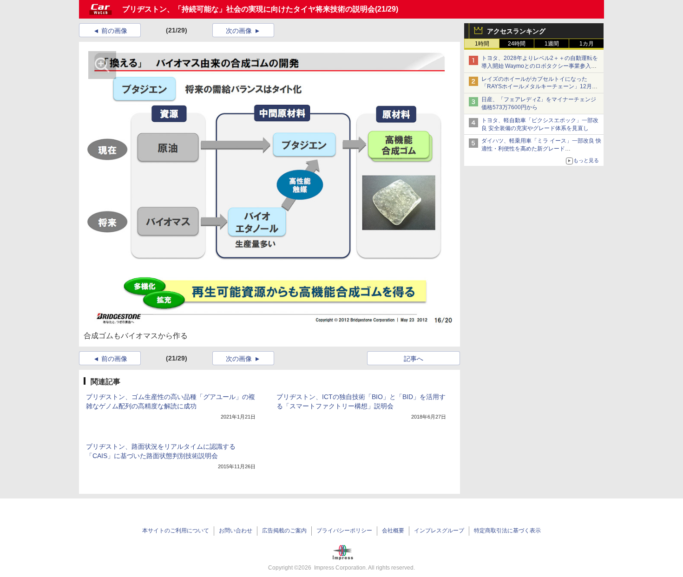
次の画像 (239, 30)
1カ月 (586, 43)
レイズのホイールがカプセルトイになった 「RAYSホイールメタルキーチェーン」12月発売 (539, 87)
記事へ (413, 358)
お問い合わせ (235, 530)
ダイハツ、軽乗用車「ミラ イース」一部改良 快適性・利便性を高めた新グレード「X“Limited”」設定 (541, 149)
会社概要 (393, 530)
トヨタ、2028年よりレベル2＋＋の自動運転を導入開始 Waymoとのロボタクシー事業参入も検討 (539, 66)
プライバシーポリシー (344, 530)
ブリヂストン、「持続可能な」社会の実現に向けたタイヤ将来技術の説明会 (248, 9)
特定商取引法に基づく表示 (507, 530)
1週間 (552, 43)
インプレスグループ (439, 530)
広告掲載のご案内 (284, 530)
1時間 (482, 43)
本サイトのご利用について (175, 530)
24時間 (516, 43)
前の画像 (114, 30)
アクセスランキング (516, 31)
